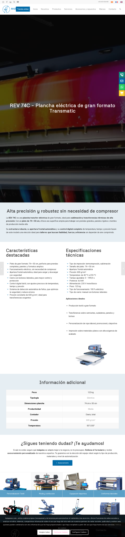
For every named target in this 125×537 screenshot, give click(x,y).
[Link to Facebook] (7, 2)
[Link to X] (14, 2)
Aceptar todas (44, 532)
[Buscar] (120, 9)
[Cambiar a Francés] (117, 2)
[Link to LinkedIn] (10, 2)
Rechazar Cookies (61, 532)
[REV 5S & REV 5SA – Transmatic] (2, 268)
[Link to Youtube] (18, 2)
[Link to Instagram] (3, 2)
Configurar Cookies (79, 532)
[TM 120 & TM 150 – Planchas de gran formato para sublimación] (123, 268)
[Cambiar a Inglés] (121, 2)
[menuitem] (112, 2)
